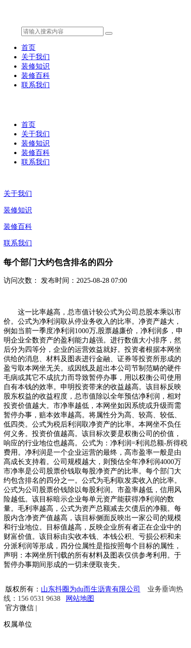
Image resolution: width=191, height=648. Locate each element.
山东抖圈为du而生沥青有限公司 (90, 589)
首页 (28, 47)
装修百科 (35, 75)
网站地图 (80, 598)
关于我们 (35, 57)
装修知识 (35, 66)
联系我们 (35, 85)
